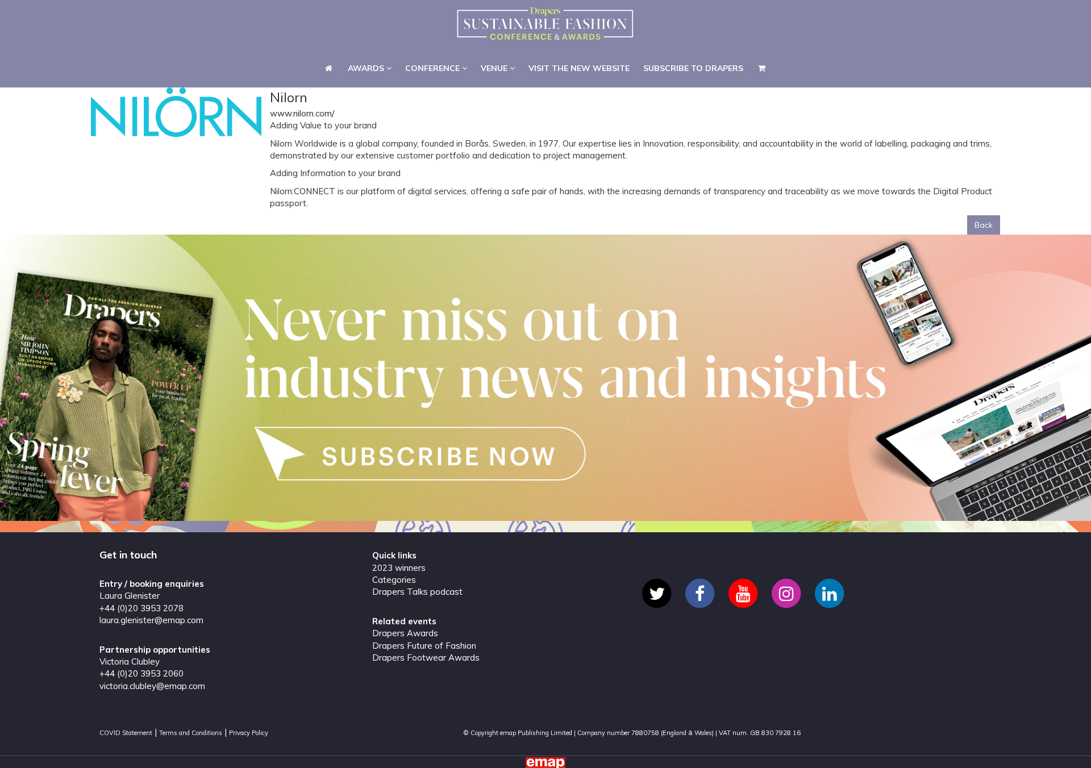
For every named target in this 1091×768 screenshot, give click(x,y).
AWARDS (367, 19)
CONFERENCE (433, 19)
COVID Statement (125, 733)
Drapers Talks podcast (417, 591)
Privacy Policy (248, 733)
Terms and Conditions (190, 733)
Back (984, 225)
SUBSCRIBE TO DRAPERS (693, 19)
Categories (394, 579)
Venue (495, 19)
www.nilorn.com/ (302, 113)
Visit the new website (579, 19)
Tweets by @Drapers (679, 552)
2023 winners (399, 567)
